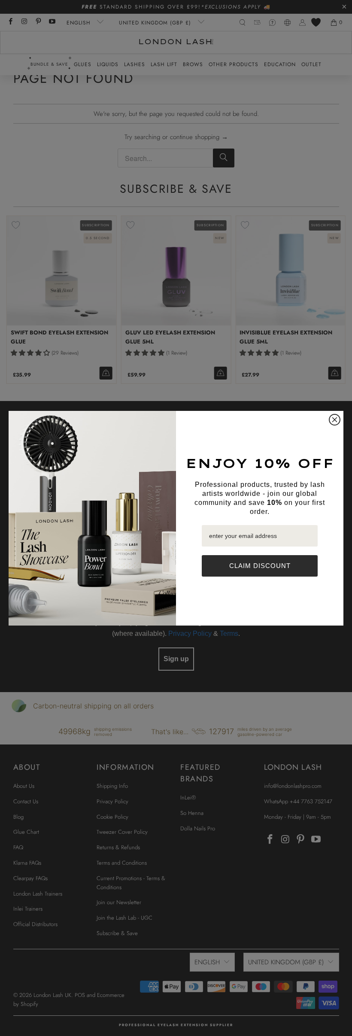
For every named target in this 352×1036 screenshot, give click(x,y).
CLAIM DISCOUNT (260, 565)
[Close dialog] (334, 419)
